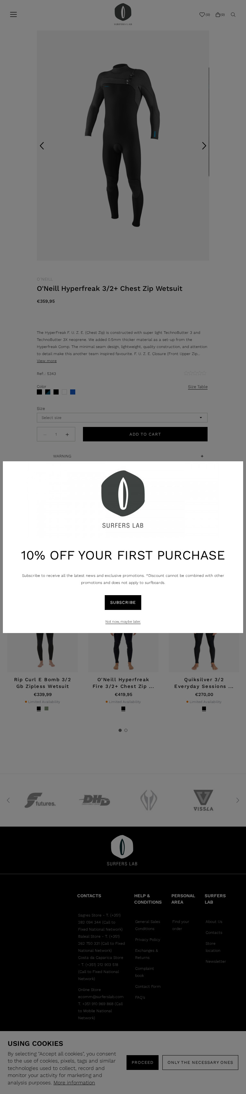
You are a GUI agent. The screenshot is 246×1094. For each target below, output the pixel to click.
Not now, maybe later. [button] (123, 622)
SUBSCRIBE (123, 602)
